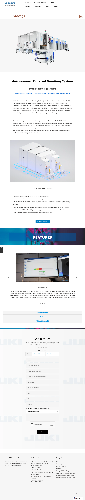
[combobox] (78, 498)
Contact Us (59, 468)
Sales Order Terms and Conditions (65, 473)
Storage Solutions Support (63, 471)
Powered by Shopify (75, 493)
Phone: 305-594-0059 (37, 480)
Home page (59, 464)
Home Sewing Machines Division (65, 475)
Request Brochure (42, 221)
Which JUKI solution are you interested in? (37, 408)
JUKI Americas (67, 493)
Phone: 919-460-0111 (37, 467)
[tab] (28, 354)
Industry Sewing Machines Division (65, 477)
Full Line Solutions (61, 466)
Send (42, 432)
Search (58, 461)
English (78, 498)
